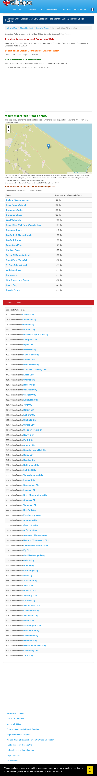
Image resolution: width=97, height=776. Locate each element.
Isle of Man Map (80, 9)
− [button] (8, 130)
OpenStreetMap (79, 173)
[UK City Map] (18, 3)
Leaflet (69, 173)
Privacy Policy (12, 760)
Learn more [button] (57, 771)
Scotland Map (31, 9)
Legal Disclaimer (13, 755)
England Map (16, 9)
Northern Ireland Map (49, 9)
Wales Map (66, 9)
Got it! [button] (90, 769)
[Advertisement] (48, 91)
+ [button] (8, 126)
